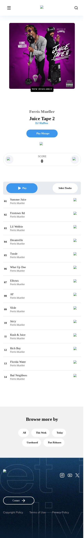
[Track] (76, 201)
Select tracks (65, 188)
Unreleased (32, 442)
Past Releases (54, 442)
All (24, 432)
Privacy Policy (60, 512)
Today (60, 432)
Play (24, 188)
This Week (41, 432)
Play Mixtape (42, 133)
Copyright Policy (13, 512)
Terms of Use (37, 512)
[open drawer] (9, 8)
